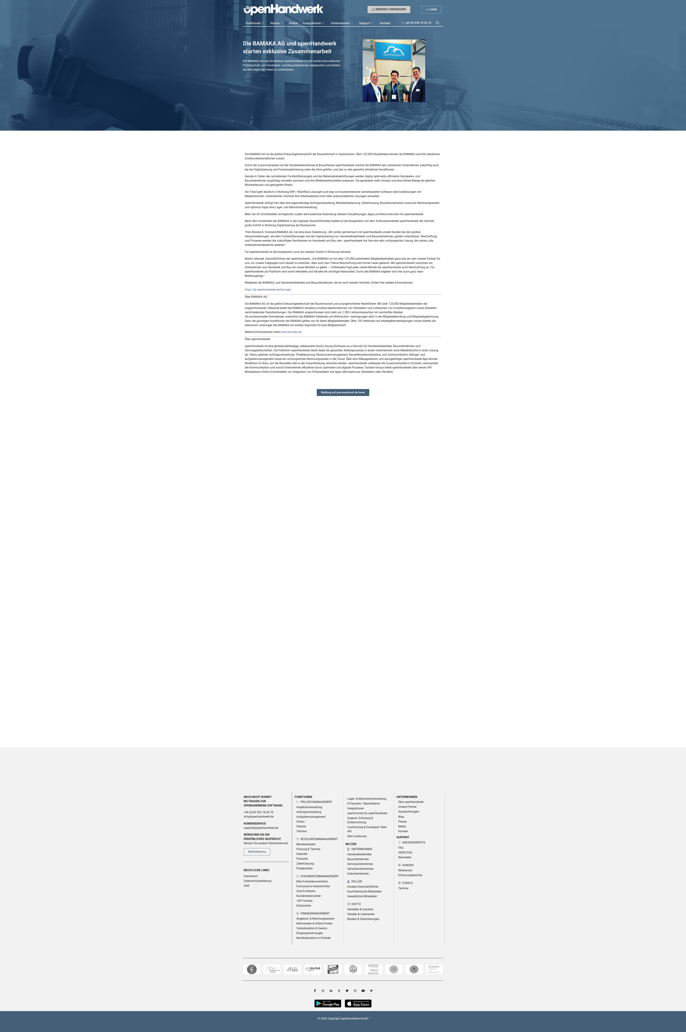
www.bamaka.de (291, 332)
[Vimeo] (371, 990)
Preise (293, 23)
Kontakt (385, 23)
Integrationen (312, 23)
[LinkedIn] (331, 990)
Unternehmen (340, 23)
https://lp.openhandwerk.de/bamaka (268, 289)
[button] (437, 23)
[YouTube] (363, 990)
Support (364, 23)
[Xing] (339, 990)
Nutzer (275, 23)
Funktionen (253, 23)
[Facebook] (315, 990)
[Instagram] (323, 990)
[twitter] (347, 990)
